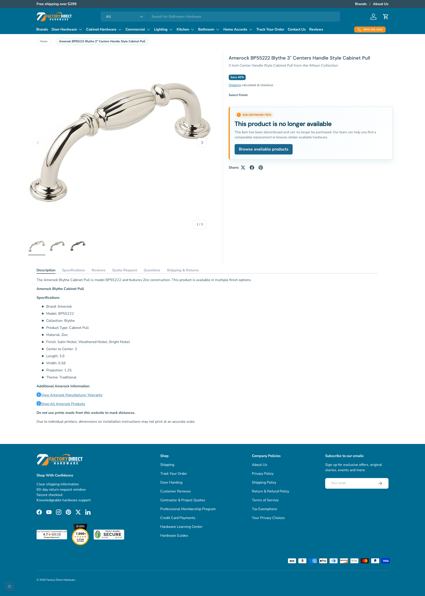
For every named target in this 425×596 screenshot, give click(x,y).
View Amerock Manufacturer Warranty (71, 395)
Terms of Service (265, 500)
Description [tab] (46, 270)
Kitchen (183, 29)
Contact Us (297, 29)
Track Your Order (270, 29)
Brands (361, 4)
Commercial (135, 29)
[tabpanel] (207, 350)
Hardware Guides (174, 535)
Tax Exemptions (264, 509)
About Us (380, 4)
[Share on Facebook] (251, 167)
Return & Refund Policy (270, 491)
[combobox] (220, 17)
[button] (386, 16)
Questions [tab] (152, 270)
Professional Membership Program (188, 509)
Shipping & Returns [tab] (183, 270)
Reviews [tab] (99, 270)
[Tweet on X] (243, 167)
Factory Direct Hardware (61, 580)
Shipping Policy (264, 482)
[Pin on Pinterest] (260, 167)
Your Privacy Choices (268, 517)
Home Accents (235, 29)
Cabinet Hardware (101, 29)
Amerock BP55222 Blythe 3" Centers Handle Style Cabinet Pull (102, 41)
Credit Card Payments (177, 517)
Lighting (161, 29)
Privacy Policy (263, 473)
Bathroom (206, 29)
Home (44, 41)
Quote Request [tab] (124, 270)
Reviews (316, 29)
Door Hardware (64, 29)
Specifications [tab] (73, 270)
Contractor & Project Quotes (182, 500)
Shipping (235, 85)
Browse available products (263, 149)
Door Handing (171, 482)
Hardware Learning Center (181, 526)
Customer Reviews (175, 491)
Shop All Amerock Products (63, 403)
